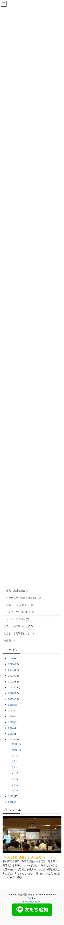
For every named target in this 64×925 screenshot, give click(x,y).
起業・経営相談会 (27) (18, 590)
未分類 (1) (9, 640)
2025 (11, 664)
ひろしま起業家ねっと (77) (18, 626)
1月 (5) (15, 790)
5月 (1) (15, 767)
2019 (11, 699)
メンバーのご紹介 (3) (17, 619)
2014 (11, 728)
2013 (11, 733)
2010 (11, 802)
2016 (11, 716)
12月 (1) (16, 744)
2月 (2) (15, 784)
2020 (11, 693)
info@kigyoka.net (32, 901)
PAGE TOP (59, 894)
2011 (10, 796)
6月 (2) (15, 761)
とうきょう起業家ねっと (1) (19, 633)
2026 (11, 658)
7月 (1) (15, 755)
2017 (11, 710)
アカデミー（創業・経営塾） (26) (24, 597)
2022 (11, 681)
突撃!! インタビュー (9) (19, 604)
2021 (11, 687)
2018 (11, 704)
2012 (11, 739)
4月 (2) (15, 773)
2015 (11, 722)
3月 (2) (15, 778)
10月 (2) (16, 750)
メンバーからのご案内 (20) (20, 612)
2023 (11, 675)
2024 (11, 670)
